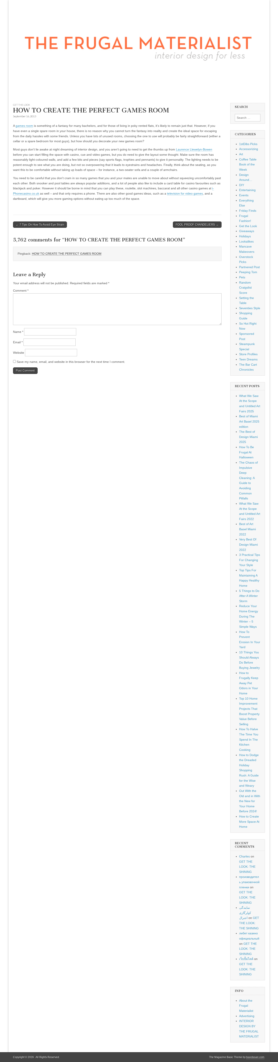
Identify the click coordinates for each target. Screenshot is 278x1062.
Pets (242, 277)
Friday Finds (247, 210)
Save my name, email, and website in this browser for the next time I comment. (71, 361)
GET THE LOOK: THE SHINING (247, 867)
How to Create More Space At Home (249, 821)
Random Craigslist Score (245, 287)
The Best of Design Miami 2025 (248, 437)
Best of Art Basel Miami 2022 (247, 529)
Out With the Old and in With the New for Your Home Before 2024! (249, 801)
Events (243, 195)
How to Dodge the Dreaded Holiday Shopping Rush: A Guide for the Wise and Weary (249, 770)
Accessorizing (248, 149)
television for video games (185, 193)
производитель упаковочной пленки (249, 882)
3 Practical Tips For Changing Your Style (249, 560)
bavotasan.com (255, 1057)
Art (241, 154)
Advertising (246, 1016)
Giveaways (246, 231)
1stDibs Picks (248, 144)
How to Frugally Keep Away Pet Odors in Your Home (248, 683)
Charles (244, 856)
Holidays (245, 236)
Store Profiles (248, 354)
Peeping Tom (248, 272)
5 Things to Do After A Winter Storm (249, 596)
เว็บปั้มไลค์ (246, 959)
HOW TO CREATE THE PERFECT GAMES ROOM (66, 253)
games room (24, 125)
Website (18, 352)
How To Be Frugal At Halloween (246, 452)
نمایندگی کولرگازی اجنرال (245, 913)
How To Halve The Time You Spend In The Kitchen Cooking (248, 739)
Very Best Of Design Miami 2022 (248, 544)
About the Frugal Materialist (246, 1005)
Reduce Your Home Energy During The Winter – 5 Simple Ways (248, 616)
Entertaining (247, 190)
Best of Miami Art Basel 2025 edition (249, 421)
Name (18, 332)
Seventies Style (249, 308)
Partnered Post (249, 267)
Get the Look (21, 104)
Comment (20, 290)
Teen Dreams (248, 359)
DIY (241, 185)
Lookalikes (246, 241)
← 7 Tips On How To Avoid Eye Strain (40, 224)
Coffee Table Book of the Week (247, 164)
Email (18, 342)
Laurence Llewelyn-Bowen (194, 149)
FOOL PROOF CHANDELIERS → (197, 224)
